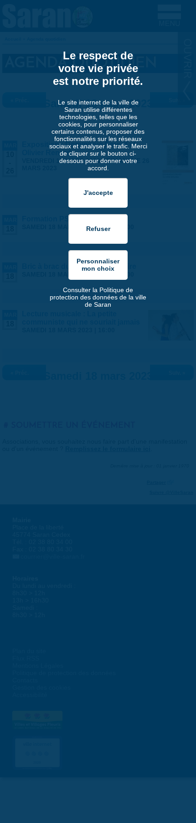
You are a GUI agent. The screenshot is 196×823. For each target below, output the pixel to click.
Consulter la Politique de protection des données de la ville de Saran (98, 297)
